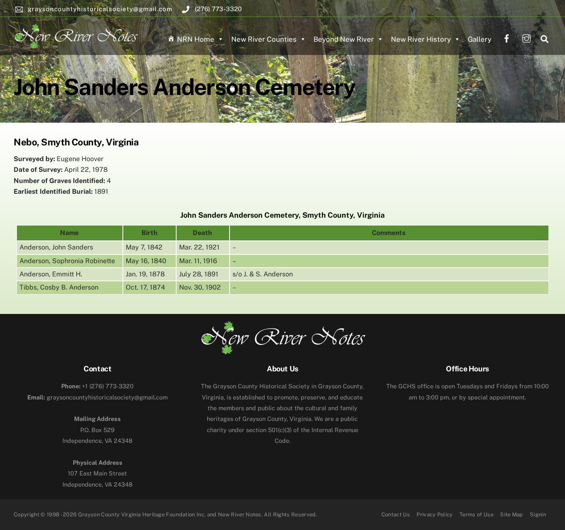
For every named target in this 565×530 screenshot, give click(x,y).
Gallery (479, 39)
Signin (538, 514)
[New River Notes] (76, 34)
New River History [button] (421, 39)
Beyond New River (344, 39)
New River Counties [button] (264, 39)
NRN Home (195, 39)
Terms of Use (476, 514)
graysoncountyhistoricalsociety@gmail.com (97, 397)
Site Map (511, 514)
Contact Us (395, 514)
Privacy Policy (435, 514)
